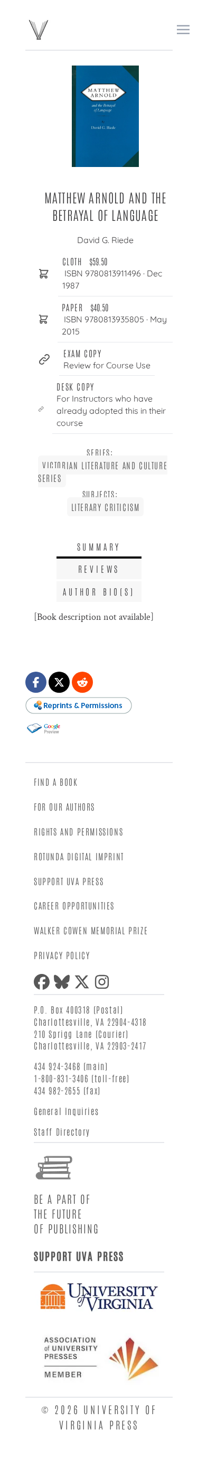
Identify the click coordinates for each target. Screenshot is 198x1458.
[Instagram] (104, 982)
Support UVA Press (68, 881)
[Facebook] (44, 982)
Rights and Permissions (78, 831)
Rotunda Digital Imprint (79, 856)
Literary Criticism (105, 507)
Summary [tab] (99, 546)
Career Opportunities (74, 905)
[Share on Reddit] (82, 682)
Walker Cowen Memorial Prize (91, 930)
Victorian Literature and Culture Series (102, 471)
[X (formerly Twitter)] (84, 982)
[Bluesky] (64, 982)
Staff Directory (62, 1131)
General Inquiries (66, 1111)
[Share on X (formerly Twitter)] (59, 682)
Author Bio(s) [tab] (99, 591)
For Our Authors (64, 806)
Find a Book (56, 781)
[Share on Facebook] (35, 682)
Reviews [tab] (99, 568)
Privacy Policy (62, 955)
